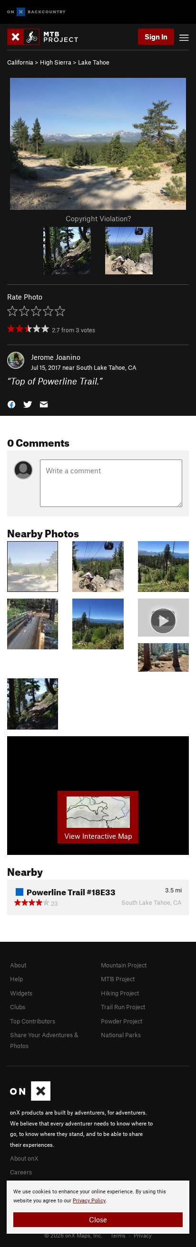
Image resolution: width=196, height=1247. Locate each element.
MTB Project (118, 979)
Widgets (21, 993)
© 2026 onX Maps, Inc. (73, 1235)
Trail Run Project (123, 1007)
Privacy (143, 1235)
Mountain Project (124, 965)
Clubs (17, 1007)
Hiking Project (120, 993)
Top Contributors (32, 1021)
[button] (11, 403)
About (18, 965)
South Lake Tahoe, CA (106, 367)
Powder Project (121, 1021)
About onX (24, 1158)
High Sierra (55, 62)
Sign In (156, 36)
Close (98, 1219)
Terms (118, 1235)
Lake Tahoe (93, 62)
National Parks (121, 1035)
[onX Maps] (30, 1098)
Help (16, 979)
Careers (21, 1172)
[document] (98, 1207)
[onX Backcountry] (36, 12)
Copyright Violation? (98, 218)
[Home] (47, 36)
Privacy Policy (89, 1201)
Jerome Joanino (55, 357)
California (20, 62)
